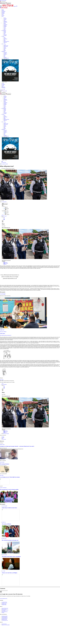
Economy (5, 34)
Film (4, 39)
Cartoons (5, 57)
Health (5, 50)
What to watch (6, 45)
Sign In (15, 6)
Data (4, 33)
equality (3, 437)
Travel (5, 47)
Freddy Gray (2, 329)
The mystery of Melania (3, 331)
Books (5, 54)
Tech (4, 20)
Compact (7, 211)
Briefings (5, 26)
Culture (5, 19)
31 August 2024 (4, 201)
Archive (3, 15)
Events (3, 13)
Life (4, 56)
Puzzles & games (6, 58)
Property (5, 48)
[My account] (16, 6)
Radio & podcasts (6, 41)
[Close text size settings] (2, 205)
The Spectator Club (5, 620)
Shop (2, 16)
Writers (3, 10)
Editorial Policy (4, 604)
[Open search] (0, 89)
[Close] (1, 592)
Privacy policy (4, 609)
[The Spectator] (8, 6)
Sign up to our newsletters (6, 624)
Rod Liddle (1, 379)
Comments (5, 384)
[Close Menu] (1, 91)
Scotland (5, 35)
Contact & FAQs (4, 602)
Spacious (8, 214)
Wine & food (6, 46)
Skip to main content (3, 0)
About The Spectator (5, 608)
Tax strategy (3, 610)
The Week (5, 52)
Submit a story (4, 603)
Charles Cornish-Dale (3, 487)
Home (3, 9)
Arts (4, 37)
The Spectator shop (5, 617)
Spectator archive (4, 618)
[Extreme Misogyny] (7, 358)
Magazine (5, 21)
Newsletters (3, 11)
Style (4, 49)
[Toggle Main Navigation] (1, 6)
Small (7, 207)
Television (5, 42)
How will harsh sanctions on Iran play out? (5, 335)
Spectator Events (4, 619)
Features (5, 53)
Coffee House (4, 30)
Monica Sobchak (4, 554)
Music (5, 40)
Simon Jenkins (2, 462)
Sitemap (3, 612)
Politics (5, 31)
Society (5, 32)
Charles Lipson (2, 333)
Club (2, 14)
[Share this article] (2, 220)
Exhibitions (5, 38)
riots (2, 438)
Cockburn (5, 18)
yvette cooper (4, 439)
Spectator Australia (4, 616)
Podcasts (3, 12)
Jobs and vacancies (5, 611)
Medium (7, 208)
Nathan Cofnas (2, 444)
